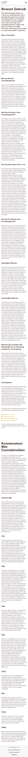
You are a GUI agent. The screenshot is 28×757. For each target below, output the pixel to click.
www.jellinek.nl (7, 420)
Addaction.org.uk (8, 414)
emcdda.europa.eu (8, 418)
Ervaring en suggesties (14, 752)
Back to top (14, 754)
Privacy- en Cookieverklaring (14, 749)
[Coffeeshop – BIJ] (4, 2)
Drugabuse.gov (7, 416)
